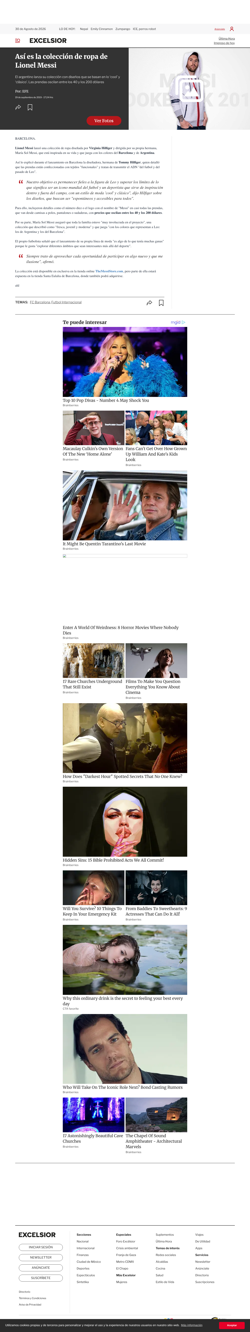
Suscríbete (41, 1278)
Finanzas (83, 1255)
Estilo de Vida (165, 1282)
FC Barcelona (40, 302)
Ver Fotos (103, 120)
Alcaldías (162, 1261)
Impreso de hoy (224, 43)
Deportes (83, 1268)
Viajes (199, 1234)
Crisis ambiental (127, 1248)
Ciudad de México (89, 1261)
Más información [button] (191, 1325)
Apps (198, 1248)
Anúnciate (219, 29)
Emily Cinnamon (102, 29)
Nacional (83, 1241)
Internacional (85, 1248)
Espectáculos (86, 1275)
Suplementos (165, 1234)
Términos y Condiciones (32, 1298)
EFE (25, 91)
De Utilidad (202, 1241)
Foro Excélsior (126, 1241)
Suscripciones (204, 1282)
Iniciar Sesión (41, 1247)
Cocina (160, 1268)
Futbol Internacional (66, 302)
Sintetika (83, 1282)
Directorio (24, 1291)
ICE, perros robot (144, 29)
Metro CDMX (125, 1261)
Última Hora (227, 38)
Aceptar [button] (232, 1325)
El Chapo (122, 1268)
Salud (159, 1275)
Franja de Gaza (126, 1255)
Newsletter (40, 1257)
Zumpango (122, 29)
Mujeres (121, 1282)
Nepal (84, 29)
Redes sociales (166, 1255)
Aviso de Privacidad (30, 1304)
